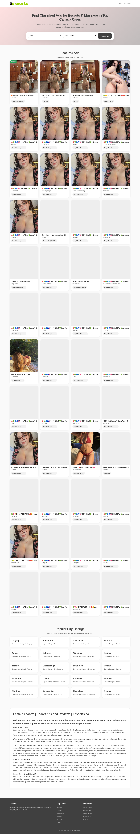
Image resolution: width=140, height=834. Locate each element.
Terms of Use (87, 810)
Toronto (59, 810)
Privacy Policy (87, 813)
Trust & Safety (87, 807)
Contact (85, 820)
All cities (127, 3)
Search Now (105, 36)
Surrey (59, 817)
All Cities (60, 823)
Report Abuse (87, 817)
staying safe (25, 741)
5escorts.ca (71, 745)
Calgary (59, 807)
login (120, 3)
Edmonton (60, 813)
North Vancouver (62, 820)
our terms (37, 741)
